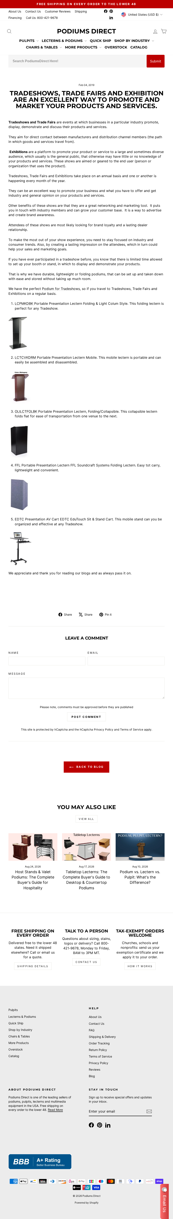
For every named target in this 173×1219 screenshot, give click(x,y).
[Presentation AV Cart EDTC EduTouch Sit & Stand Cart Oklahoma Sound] (86, 548)
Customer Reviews (57, 11)
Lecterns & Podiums (63, 41)
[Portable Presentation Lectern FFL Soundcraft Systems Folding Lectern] (86, 495)
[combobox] (77, 61)
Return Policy (98, 1050)
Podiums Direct (86, 31)
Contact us (86, 962)
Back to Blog (89, 766)
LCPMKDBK (24, 303)
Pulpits (27, 41)
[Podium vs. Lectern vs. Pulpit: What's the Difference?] (140, 847)
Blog (92, 1076)
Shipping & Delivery (102, 1036)
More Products (81, 47)
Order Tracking (99, 1043)
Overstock (116, 47)
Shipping (81, 11)
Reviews (94, 1069)
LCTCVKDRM (26, 357)
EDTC (19, 519)
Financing (15, 17)
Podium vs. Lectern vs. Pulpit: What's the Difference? (140, 877)
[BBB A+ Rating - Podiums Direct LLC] (40, 1161)
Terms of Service (131, 729)
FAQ (92, 1030)
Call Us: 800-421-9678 (42, 17)
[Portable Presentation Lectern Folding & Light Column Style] (86, 333)
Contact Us (33, 11)
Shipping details (32, 966)
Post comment (86, 716)
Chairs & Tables (42, 47)
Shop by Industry (132, 41)
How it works (140, 966)
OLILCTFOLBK (26, 411)
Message (17, 673)
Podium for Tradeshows (61, 289)
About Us (14, 11)
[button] (164, 1201)
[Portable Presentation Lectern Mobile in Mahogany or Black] (86, 387)
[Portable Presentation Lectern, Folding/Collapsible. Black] (86, 441)
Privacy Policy (103, 729)
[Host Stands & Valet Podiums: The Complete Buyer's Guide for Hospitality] (32, 847)
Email (93, 652)
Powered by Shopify (87, 1202)
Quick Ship (100, 41)
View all (86, 818)
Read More (55, 1109)
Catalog (138, 47)
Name (13, 652)
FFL (17, 465)
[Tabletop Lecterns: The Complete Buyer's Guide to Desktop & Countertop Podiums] (86, 847)
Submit (155, 61)
